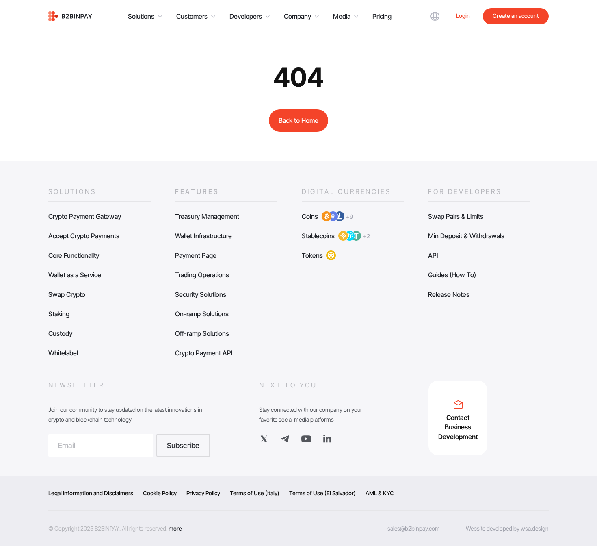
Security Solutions (200, 294)
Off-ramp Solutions (202, 333)
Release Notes (448, 294)
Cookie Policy (160, 492)
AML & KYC (380, 492)
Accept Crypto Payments (83, 236)
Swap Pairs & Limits (455, 216)
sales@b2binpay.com (413, 528)
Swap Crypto (66, 294)
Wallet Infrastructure (203, 236)
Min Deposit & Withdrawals (466, 236)
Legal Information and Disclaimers (90, 492)
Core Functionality (73, 255)
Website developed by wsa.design (507, 528)
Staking (58, 314)
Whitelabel (63, 353)
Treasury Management (207, 216)
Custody (60, 333)
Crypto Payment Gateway (84, 216)
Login (463, 15)
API (433, 255)
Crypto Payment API (204, 353)
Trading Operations (202, 275)
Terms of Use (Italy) (254, 492)
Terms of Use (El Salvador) (322, 492)
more (175, 528)
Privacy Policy (203, 492)
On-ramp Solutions (202, 314)
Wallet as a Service (74, 275)
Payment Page (195, 255)
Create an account (516, 15)
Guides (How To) (452, 275)
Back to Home (298, 120)
